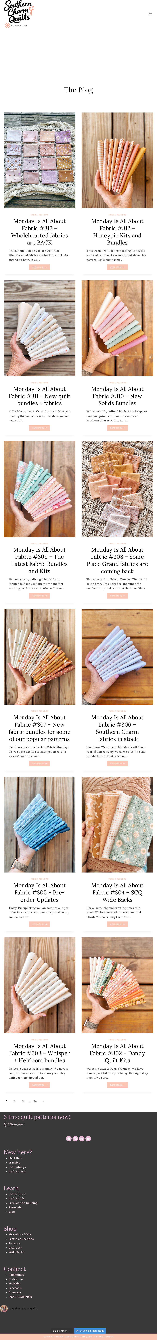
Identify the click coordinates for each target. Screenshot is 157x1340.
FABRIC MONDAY (40, 215)
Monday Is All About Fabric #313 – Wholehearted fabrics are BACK (39, 231)
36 (35, 1101)
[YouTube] (88, 1139)
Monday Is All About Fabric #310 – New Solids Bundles (117, 396)
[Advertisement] (78, 51)
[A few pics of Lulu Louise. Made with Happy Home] (8, 1321)
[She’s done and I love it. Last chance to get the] (43, 1321)
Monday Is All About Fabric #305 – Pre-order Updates (39, 892)
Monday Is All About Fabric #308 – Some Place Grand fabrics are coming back (117, 560)
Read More (41, 267)
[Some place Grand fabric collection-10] (117, 489)
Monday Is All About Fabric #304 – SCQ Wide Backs (117, 892)
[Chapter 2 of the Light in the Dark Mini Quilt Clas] (61, 1321)
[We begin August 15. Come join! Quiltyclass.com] (131, 1321)
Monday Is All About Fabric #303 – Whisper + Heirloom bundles (39, 1053)
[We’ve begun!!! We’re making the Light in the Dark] (96, 1321)
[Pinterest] (81, 1139)
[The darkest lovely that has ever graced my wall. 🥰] (78, 1321)
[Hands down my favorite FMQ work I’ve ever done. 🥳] (26, 1321)
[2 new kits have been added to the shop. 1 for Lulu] (113, 1321)
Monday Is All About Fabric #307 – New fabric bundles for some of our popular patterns (40, 728)
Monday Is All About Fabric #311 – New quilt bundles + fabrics (39, 396)
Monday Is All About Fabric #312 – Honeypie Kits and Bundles (117, 231)
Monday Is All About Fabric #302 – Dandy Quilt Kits (117, 1053)
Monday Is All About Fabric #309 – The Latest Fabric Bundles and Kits (39, 560)
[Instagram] (75, 1139)
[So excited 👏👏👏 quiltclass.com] (148, 1321)
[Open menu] (150, 14)
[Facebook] (69, 1139)
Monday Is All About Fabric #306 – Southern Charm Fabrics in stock (117, 728)
